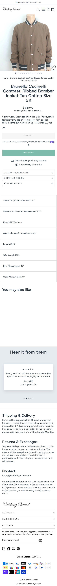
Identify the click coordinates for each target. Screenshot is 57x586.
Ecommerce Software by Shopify (28, 584)
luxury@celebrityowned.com (16, 475)
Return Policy (13, 183)
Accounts (8, 513)
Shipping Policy (14, 178)
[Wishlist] (48, 9)
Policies (7, 525)
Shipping (18, 111)
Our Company (10, 519)
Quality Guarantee (16, 172)
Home (5, 78)
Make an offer (28, 154)
